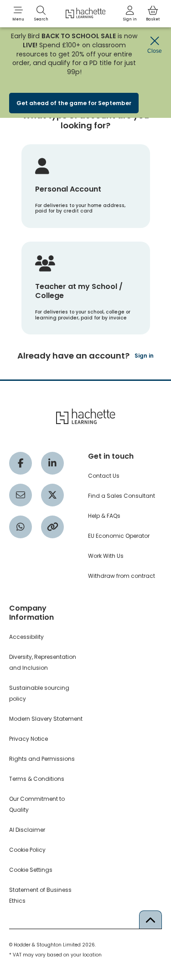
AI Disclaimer (27, 830)
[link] (130, 13)
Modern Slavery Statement (46, 719)
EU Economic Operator (119, 536)
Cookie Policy (27, 850)
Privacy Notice (28, 739)
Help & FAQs (104, 516)
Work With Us (106, 556)
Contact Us (103, 476)
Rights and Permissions (42, 759)
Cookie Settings (30, 870)
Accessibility (26, 637)
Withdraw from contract (121, 576)
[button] (18, 13)
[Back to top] (150, 919)
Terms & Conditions (36, 779)
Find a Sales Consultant (121, 496)
